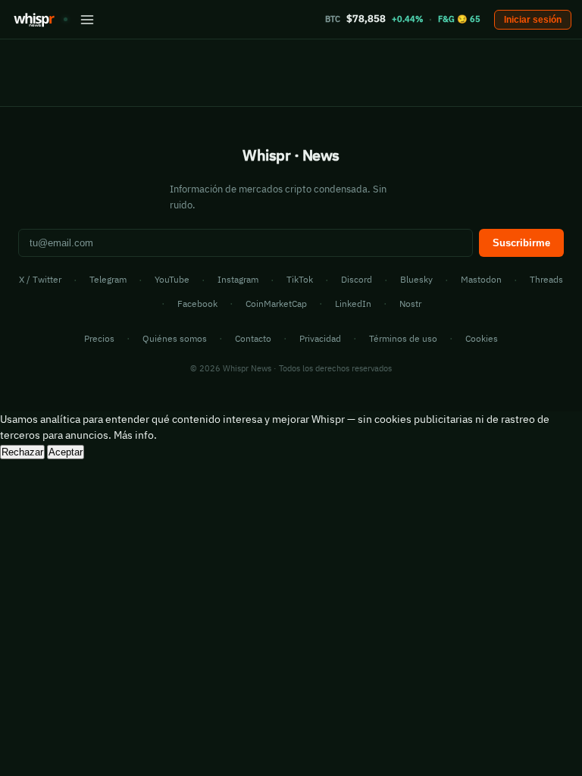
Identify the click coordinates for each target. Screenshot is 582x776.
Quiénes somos (174, 338)
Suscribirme (521, 243)
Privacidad (320, 338)
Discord (356, 279)
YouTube (172, 279)
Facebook (197, 303)
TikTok (299, 279)
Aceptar (65, 452)
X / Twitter (40, 279)
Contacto (253, 338)
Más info (134, 435)
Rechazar (22, 452)
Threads (546, 279)
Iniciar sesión (533, 19)
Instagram (237, 279)
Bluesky (416, 279)
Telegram (108, 279)
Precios (99, 338)
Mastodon (481, 279)
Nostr (410, 303)
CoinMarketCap (276, 303)
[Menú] (87, 20)
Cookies (481, 338)
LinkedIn (353, 303)
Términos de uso (403, 338)
